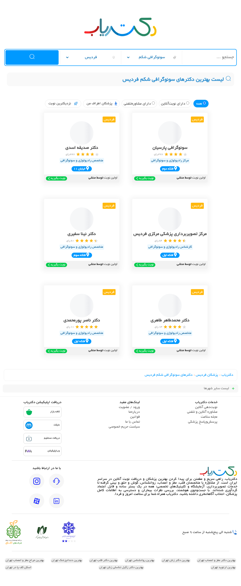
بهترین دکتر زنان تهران (176, 560)
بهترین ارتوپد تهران (223, 567)
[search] (31, 57)
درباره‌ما (134, 412)
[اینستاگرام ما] (36, 484)
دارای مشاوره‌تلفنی (138, 104)
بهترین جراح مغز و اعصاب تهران (25, 560)
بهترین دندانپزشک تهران (67, 560)
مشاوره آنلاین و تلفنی (202, 412)
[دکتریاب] (120, 36)
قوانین (135, 417)
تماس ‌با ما (132, 422)
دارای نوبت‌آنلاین (173, 104)
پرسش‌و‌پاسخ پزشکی (202, 422)
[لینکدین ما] (56, 504)
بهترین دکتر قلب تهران (103, 560)
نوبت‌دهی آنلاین (206, 407)
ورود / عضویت (129, 407)
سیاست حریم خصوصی (124, 427)
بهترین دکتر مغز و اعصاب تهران (216, 560)
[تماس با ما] (56, 484)
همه (199, 104)
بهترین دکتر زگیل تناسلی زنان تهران (121, 567)
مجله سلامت (209, 417)
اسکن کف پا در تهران (18, 567)
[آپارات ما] (36, 504)
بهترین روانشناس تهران (139, 560)
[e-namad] (68, 532)
